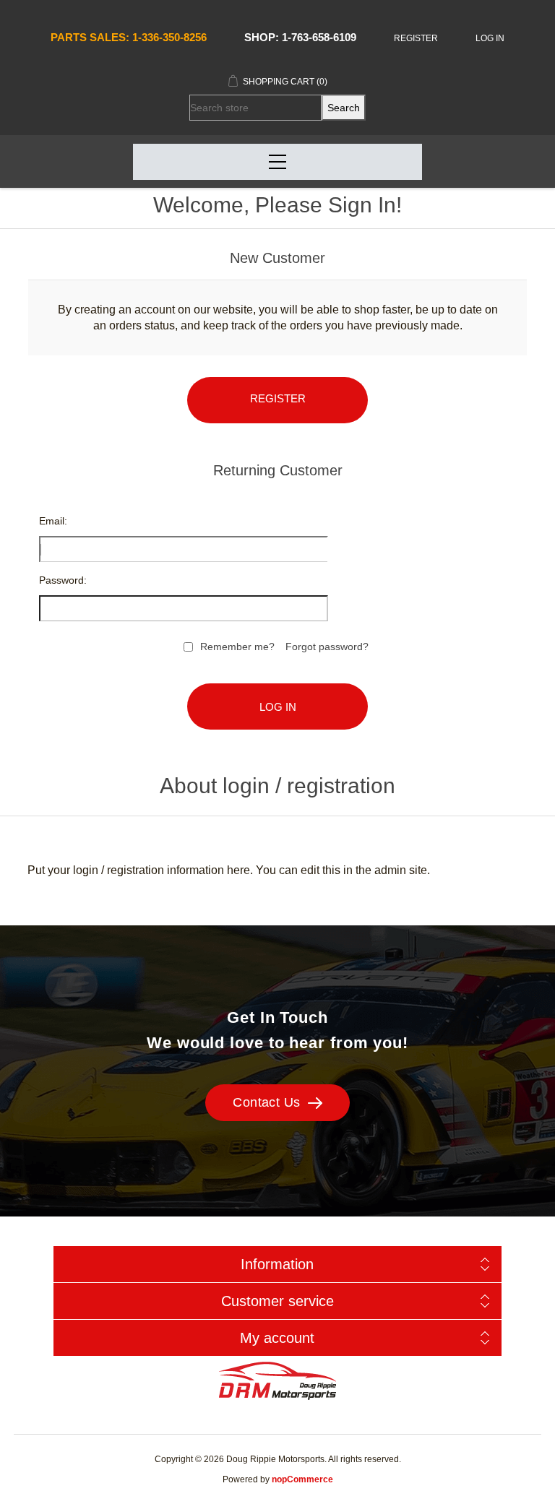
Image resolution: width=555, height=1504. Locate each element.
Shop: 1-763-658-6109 (300, 37)
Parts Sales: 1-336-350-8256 (129, 37)
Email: (53, 521)
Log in (490, 38)
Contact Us (267, 1102)
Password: (63, 580)
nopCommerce (302, 1479)
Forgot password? (327, 646)
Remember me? (237, 646)
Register (416, 38)
